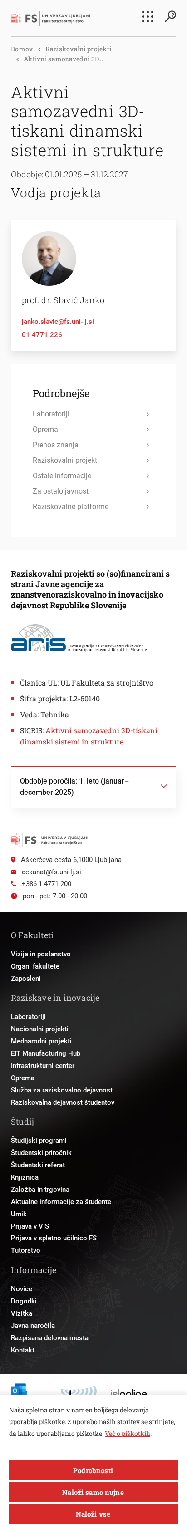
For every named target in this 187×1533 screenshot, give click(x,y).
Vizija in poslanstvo (41, 954)
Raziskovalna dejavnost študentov (62, 1102)
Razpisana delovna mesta (50, 1338)
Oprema (22, 1078)
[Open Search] (170, 16)
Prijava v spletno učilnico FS (54, 1238)
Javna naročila (33, 1326)
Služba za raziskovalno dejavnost (62, 1090)
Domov (22, 48)
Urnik (19, 1214)
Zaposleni (26, 979)
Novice (21, 1289)
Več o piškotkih (127, 1433)
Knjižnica (25, 1177)
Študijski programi (39, 1140)
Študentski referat (38, 1165)
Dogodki (24, 1301)
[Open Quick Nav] (147, 16)
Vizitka (21, 1313)
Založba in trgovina (40, 1189)
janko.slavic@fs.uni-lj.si (58, 322)
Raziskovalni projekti (78, 48)
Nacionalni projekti (40, 1029)
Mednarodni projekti (41, 1041)
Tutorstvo (25, 1250)
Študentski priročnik (41, 1153)
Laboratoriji (28, 1017)
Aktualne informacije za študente (61, 1202)
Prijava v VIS (30, 1226)
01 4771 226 (42, 335)
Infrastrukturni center (42, 1066)
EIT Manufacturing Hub (45, 1053)
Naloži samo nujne (93, 1492)
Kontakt (22, 1350)
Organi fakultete (35, 966)
